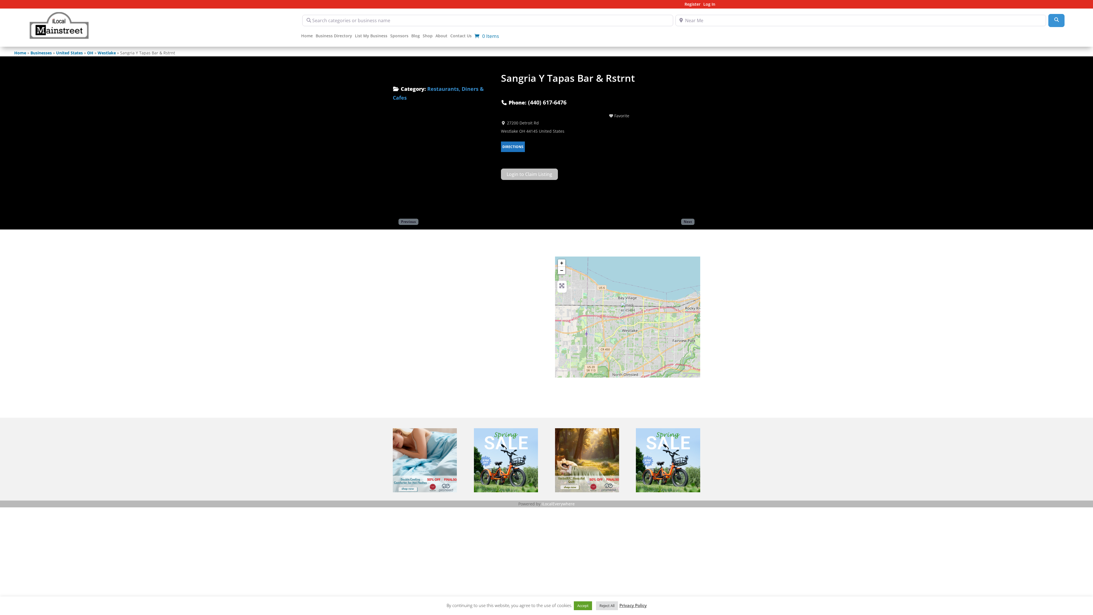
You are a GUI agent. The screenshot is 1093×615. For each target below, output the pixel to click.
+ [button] (561, 263)
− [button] (561, 270)
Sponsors (399, 36)
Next (688, 221)
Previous (408, 221)
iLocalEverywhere (558, 504)
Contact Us (461, 36)
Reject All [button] (607, 605)
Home (307, 36)
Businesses (41, 53)
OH (90, 53)
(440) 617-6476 (547, 102)
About (441, 36)
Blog (415, 36)
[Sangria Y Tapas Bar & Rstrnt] (628, 310)
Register (692, 4)
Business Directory (334, 36)
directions (512, 146)
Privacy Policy (633, 605)
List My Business (371, 36)
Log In (709, 4)
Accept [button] (583, 605)
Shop (428, 36)
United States (69, 53)
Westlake (107, 53)
